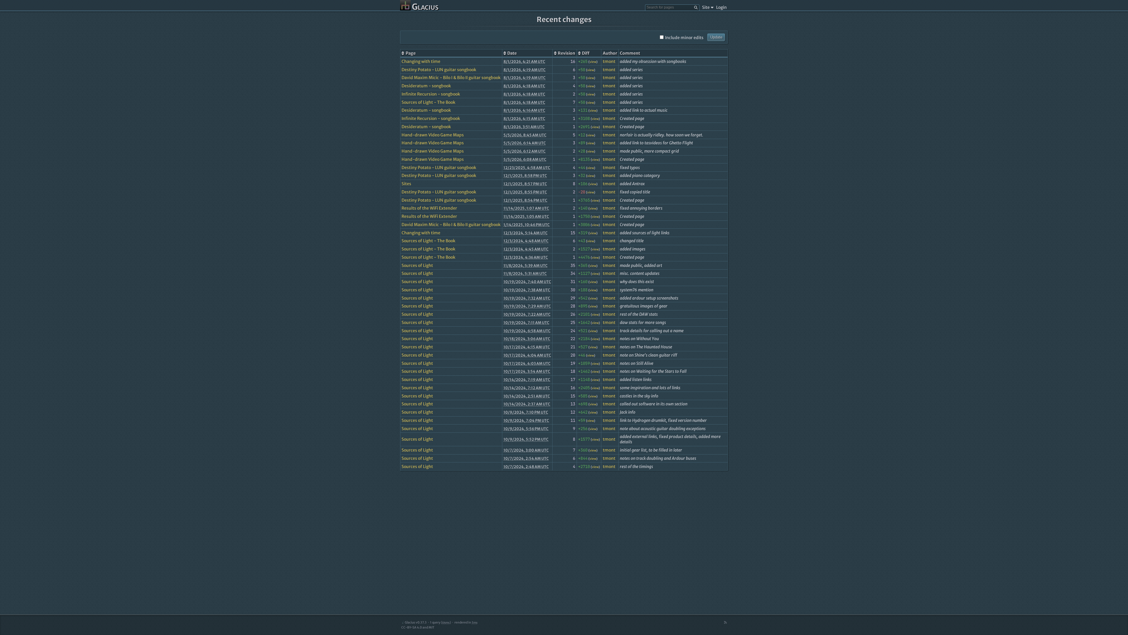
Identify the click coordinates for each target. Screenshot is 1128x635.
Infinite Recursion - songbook (431, 94)
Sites (406, 183)
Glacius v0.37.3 (416, 622)
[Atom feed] (725, 622)
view (593, 62)
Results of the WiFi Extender (429, 208)
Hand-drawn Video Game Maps (433, 135)
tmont (609, 61)
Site (706, 7)
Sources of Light (417, 265)
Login (721, 7)
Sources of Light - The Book (428, 102)
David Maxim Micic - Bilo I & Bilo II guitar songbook (451, 77)
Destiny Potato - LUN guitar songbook (439, 69)
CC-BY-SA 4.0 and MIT (417, 627)
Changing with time (421, 61)
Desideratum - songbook (426, 85)
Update (716, 37)
